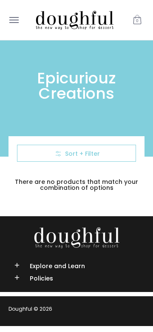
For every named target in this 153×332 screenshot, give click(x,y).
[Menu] (13, 20)
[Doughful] (74, 20)
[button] (137, 20)
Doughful (20, 308)
